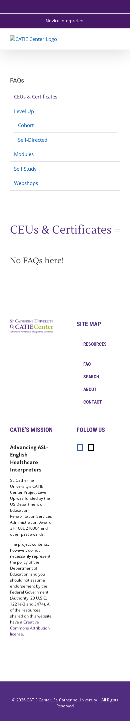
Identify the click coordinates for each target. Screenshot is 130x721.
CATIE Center (39, 700)
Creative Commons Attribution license (30, 628)
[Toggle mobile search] (105, 38)
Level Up (24, 111)
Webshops (26, 183)
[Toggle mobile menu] (117, 38)
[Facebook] (80, 447)
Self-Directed (32, 139)
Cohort (26, 125)
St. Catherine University (75, 700)
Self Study (25, 168)
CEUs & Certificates (35, 96)
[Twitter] (91, 447)
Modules (24, 154)
